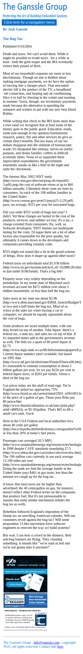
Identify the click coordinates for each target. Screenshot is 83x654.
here (60, 646)
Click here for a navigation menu (29, 22)
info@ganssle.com (47, 642)
